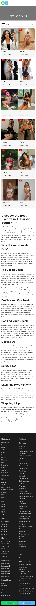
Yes (20, 550)
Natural (3, 583)
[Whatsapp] (3, 3)
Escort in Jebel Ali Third (26, 588)
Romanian (4, 465)
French (3, 455)
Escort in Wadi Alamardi (26, 576)
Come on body (23, 466)
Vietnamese (5, 475)
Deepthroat (22, 471)
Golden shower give (25, 493)
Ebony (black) (5, 487)
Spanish (4, 470)
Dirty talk (21, 473)
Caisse (5, 172)
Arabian (4, 482)
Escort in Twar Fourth (26, 591)
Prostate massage (25, 516)
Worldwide (22, 439)
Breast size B (5, 566)
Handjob (21, 501)
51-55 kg (4, 526)
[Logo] (18, 10)
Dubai (25, 15)
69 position (22, 446)
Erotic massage (24, 481)
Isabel (22, 82)
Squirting (22, 531)
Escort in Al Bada (24, 586)
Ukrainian (4, 472)
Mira (4, 51)
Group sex (22, 498)
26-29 (3, 509)
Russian (4, 467)
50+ (2, 514)
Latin (3, 495)
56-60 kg (4, 529)
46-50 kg (4, 524)
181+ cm (4, 556)
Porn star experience (25, 514)
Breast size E (5, 573)
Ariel (21, 172)
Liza (4, 82)
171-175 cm (5, 551)
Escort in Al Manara (25, 583)
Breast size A (5, 563)
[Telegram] (6, 3)
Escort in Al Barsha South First (25, 573)
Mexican (4, 457)
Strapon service (24, 534)
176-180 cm (5, 554)
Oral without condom (25, 511)
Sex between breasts (25, 526)
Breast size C (5, 568)
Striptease (22, 536)
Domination (22, 476)
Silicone (4, 586)
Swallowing (22, 541)
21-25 (3, 507)
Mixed (3, 497)
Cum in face (23, 461)
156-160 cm (5, 544)
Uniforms (22, 544)
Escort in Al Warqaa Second (25, 580)
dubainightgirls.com (14, 15)
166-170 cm (5, 549)
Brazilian (4, 445)
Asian (3, 484)
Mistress (21, 509)
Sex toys (21, 529)
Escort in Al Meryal (25, 593)
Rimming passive (24, 521)
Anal (20, 449)
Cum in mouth (23, 463)
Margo (5, 142)
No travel (4, 593)
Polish (3, 462)
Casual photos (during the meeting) (26, 452)
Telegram (28, 603)
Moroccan (4, 460)
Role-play (22, 524)
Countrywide (5, 595)
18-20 (3, 504)
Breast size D (5, 571)
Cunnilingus (23, 468)
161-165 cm (5, 546)
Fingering (22, 486)
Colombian (5, 450)
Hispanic (4, 492)
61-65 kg (4, 531)
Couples (21, 458)
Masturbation (23, 506)
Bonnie (22, 51)
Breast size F (5, 576)
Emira (22, 112)
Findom (21, 483)
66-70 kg (4, 534)
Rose (21, 202)
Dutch (3, 452)
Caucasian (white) (7, 490)
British (3, 447)
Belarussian (5, 442)
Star (20, 557)
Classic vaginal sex (25, 456)
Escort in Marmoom (25, 564)
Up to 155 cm (5, 541)
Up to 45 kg (5, 521)
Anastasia (6, 202)
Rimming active (24, 519)
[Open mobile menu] (33, 3)
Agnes (22, 142)
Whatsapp (11, 603)
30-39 (3, 512)
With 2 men (22, 546)
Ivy (4, 112)
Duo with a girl (23, 478)
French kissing (23, 491)
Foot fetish (22, 488)
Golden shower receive (26, 496)
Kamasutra (22, 504)
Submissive (22, 539)
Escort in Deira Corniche (23, 568)
